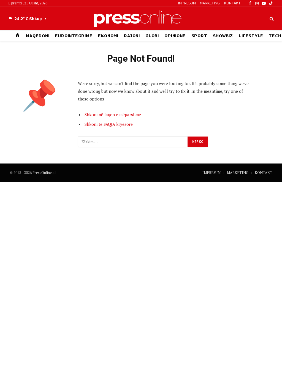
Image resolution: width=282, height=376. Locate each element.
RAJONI (132, 35)
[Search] (271, 18)
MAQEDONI (37, 35)
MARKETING (210, 3)
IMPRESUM (187, 3)
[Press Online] (140, 18)
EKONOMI (108, 35)
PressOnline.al (44, 172)
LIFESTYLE (251, 35)
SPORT (199, 35)
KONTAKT (232, 3)
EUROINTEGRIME (74, 35)
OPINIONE (175, 35)
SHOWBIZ (223, 35)
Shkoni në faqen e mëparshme (113, 114)
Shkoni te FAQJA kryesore (109, 124)
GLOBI (152, 35)
